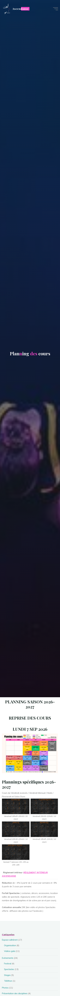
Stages (7, 975)
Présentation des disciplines (14, 993)
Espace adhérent (10, 940)
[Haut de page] (49, 985)
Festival (7, 963)
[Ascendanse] (6, 8)
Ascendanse (20, 8)
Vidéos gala (9, 951)
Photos (5, 988)
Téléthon (8, 981)
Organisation (10, 945)
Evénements (7, 958)
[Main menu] (55, 8)
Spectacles (9, 969)
